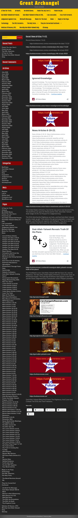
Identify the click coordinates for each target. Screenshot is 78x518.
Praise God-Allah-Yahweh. (10, 398)
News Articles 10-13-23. (9, 310)
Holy (3, 173)
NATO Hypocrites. (8, 301)
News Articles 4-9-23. (9, 348)
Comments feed (7, 197)
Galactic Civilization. (9, 272)
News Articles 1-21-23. (9, 302)
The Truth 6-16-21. (8, 446)
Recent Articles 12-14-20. (10, 402)
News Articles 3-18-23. (9, 333)
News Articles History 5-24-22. (12, 394)
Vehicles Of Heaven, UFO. (8, 27)
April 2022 (5, 135)
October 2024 (6, 83)
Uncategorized (6, 182)
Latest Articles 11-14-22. (10, 283)
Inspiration (5, 175)
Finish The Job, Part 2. (44, 11)
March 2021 (5, 146)
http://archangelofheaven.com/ (41, 316)
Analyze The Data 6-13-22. (10, 247)
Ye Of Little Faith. (8, 463)
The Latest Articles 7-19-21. (11, 438)
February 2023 (6, 116)
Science (4, 178)
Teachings (5, 180)
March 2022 (5, 137)
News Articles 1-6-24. (9, 306)
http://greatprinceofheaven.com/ (41, 336)
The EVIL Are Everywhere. (10, 499)
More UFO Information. (9, 297)
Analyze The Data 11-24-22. (11, 241)
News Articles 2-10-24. (9, 331)
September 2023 (7, 102)
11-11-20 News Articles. (9, 236)
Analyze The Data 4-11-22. (10, 243)
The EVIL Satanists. (18, 23)
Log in (4, 193)
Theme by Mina (47, 516)
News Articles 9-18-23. (9, 388)
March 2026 (5, 80)
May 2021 (5, 143)
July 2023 (5, 106)
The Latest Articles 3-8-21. (10, 432)
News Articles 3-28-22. (9, 335)
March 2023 (5, 114)
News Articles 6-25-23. (9, 365)
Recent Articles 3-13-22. (10, 404)
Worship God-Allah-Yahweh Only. (29, 27)
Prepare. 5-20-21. (7, 400)
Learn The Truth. (7, 293)
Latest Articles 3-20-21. (9, 285)
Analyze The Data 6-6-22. (10, 249)
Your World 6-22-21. (8, 467)
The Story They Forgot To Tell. (12, 444)
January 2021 (6, 150)
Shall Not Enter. (7, 497)
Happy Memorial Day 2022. (11, 280)
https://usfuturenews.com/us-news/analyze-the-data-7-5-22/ (47, 47)
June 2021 (5, 141)
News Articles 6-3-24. (9, 369)
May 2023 (5, 110)
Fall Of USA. (6, 270)
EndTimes (5, 167)
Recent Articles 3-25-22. (10, 406)
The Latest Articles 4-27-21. (11, 434)
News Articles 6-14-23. (9, 360)
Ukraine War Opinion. (9, 453)
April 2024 (5, 89)
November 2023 (7, 99)
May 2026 (5, 76)
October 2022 (6, 123)
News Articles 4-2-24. (9, 343)
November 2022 (7, 122)
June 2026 (5, 74)
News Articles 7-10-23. (9, 375)
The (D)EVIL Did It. (8, 423)
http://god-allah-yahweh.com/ (40, 354)
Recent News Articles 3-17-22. (12, 411)
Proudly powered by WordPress (35, 516)
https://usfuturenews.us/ (38, 396)
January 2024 (6, 95)
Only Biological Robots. (10, 396)
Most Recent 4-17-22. (9, 495)
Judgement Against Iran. (8, 19)
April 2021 (5, 144)
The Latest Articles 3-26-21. (11, 430)
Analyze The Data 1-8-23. (10, 239)
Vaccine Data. (6, 459)
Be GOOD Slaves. (29, 11)
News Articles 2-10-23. (9, 329)
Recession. (6, 415)
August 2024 (6, 87)
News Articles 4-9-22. (9, 346)
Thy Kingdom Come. (9, 503)
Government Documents (10, 278)
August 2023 (6, 104)
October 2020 (6, 156)
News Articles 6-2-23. (9, 364)
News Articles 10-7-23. (9, 318)
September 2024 (7, 85)
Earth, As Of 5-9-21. (8, 255)
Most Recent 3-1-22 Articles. (11, 299)
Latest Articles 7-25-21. (9, 289)
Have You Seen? (7, 281)
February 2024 (6, 93)
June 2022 (5, 131)
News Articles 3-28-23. (9, 337)
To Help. (5, 449)
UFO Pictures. (6, 451)
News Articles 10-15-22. (9, 312)
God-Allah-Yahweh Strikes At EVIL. (33, 15)
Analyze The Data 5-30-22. (10, 245)
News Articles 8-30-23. (9, 379)
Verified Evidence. (8, 461)
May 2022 (5, 133)
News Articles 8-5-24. (9, 383)
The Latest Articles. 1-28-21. (11, 442)
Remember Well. (7, 419)
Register (4, 191)
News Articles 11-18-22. (9, 322)
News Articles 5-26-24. (9, 354)
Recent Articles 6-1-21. (9, 407)
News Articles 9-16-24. (9, 386)
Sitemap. (45, 27)
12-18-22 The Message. (9, 488)
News (52, 19)
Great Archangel (39, 3)
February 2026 (6, 81)
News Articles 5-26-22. (9, 352)
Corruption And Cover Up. (10, 253)
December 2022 (7, 120)
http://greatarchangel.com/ (39, 297)
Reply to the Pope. (63, 19)
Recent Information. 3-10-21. (11, 409)
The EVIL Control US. (9, 425)
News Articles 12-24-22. (9, 325)
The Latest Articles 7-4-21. (10, 440)
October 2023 (6, 101)
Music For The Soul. (41, 19)
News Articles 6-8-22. (9, 373)
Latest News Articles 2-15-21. (11, 291)
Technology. (5, 23)
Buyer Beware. (7, 251)
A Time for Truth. (6, 11)
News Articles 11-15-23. (9, 320)
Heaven (4, 171)
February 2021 (6, 148)
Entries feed (6, 195)
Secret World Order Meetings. (11, 421)
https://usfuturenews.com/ (39, 374)
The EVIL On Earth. (8, 501)
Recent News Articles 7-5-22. (11, 413)
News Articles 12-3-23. (9, 327)
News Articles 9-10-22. (9, 385)
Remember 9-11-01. (8, 417)
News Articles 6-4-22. (9, 371)
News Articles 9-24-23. (9, 390)
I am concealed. (52, 15)
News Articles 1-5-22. (9, 304)
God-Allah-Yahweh (8, 169)
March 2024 (5, 91)
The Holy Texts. (31, 23)
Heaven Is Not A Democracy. (11, 493)
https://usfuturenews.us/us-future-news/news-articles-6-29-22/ (48, 206)
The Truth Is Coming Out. (10, 448)
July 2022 (5, 129)
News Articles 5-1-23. (9, 350)
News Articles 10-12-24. (9, 308)
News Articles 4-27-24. (9, 344)
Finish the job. (58, 11)
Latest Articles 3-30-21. (9, 287)
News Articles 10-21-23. (9, 316)
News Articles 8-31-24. (9, 381)
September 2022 (7, 125)
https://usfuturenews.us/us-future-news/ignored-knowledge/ (47, 106)
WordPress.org (7, 199)
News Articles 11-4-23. (9, 323)
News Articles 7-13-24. (9, 377)
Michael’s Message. (26, 19)
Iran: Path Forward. (66, 15)
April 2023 (5, 112)
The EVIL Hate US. (8, 427)
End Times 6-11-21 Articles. (11, 260)
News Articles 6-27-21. (9, 367)
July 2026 (5, 72)
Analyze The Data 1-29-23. (10, 238)
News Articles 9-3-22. (9, 392)
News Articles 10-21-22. (9, 314)
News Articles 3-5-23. (9, 339)
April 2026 (5, 78)
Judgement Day (7, 176)
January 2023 (6, 118)
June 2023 (5, 108)
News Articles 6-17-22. (9, 362)
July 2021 (5, 139)
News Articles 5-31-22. (9, 356)
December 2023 (7, 97)
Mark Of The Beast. (8, 295)
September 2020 (7, 158)
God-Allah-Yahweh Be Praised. (10, 15)
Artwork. (18, 11)
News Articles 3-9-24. (9, 341)
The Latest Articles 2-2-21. (10, 428)
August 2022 (6, 127)
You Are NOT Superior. (9, 465)
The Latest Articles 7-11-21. (11, 436)
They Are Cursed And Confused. (50, 23)
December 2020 (7, 152)
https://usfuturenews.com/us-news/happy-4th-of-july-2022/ (47, 53)
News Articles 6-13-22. (9, 358)
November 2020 (7, 154)
